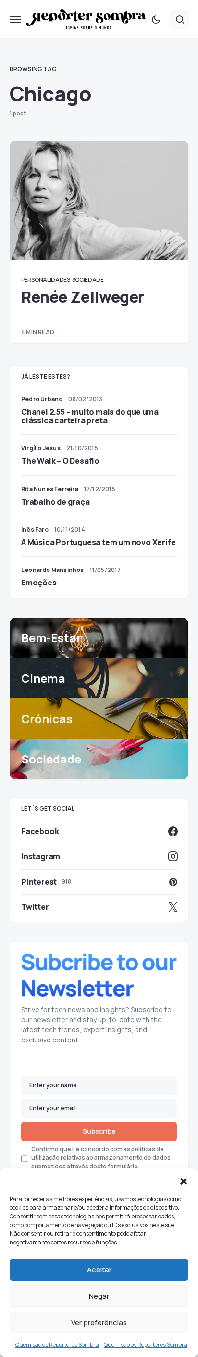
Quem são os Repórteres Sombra (57, 1345)
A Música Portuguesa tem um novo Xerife (98, 542)
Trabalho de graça (55, 501)
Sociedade (88, 280)
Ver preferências (99, 1323)
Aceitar (99, 1270)
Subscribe (99, 1131)
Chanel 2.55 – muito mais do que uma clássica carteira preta (90, 416)
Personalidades (45, 280)
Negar (99, 1296)
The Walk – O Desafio (60, 461)
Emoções (39, 582)
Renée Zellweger (82, 296)
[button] (183, 1180)
